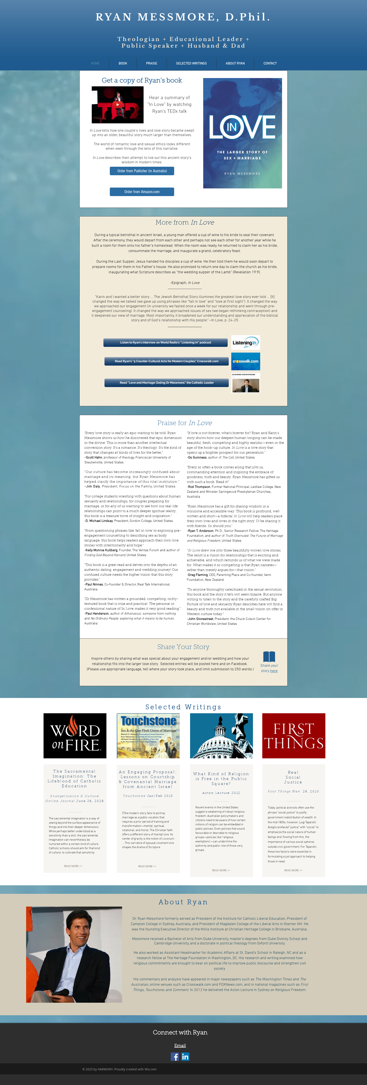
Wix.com (151, 1069)
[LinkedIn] (185, 1056)
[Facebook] (175, 1056)
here (274, 671)
